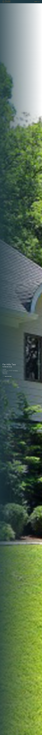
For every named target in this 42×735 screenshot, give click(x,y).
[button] (37, 1)
